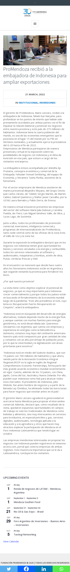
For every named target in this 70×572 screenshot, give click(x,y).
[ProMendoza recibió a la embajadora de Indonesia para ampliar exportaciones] (35, 50)
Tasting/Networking (25, 534)
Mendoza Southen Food (27, 502)
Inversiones (47, 102)
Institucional (28, 102)
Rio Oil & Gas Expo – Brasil (28, 511)
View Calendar (11, 541)
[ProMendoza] (35, 12)
